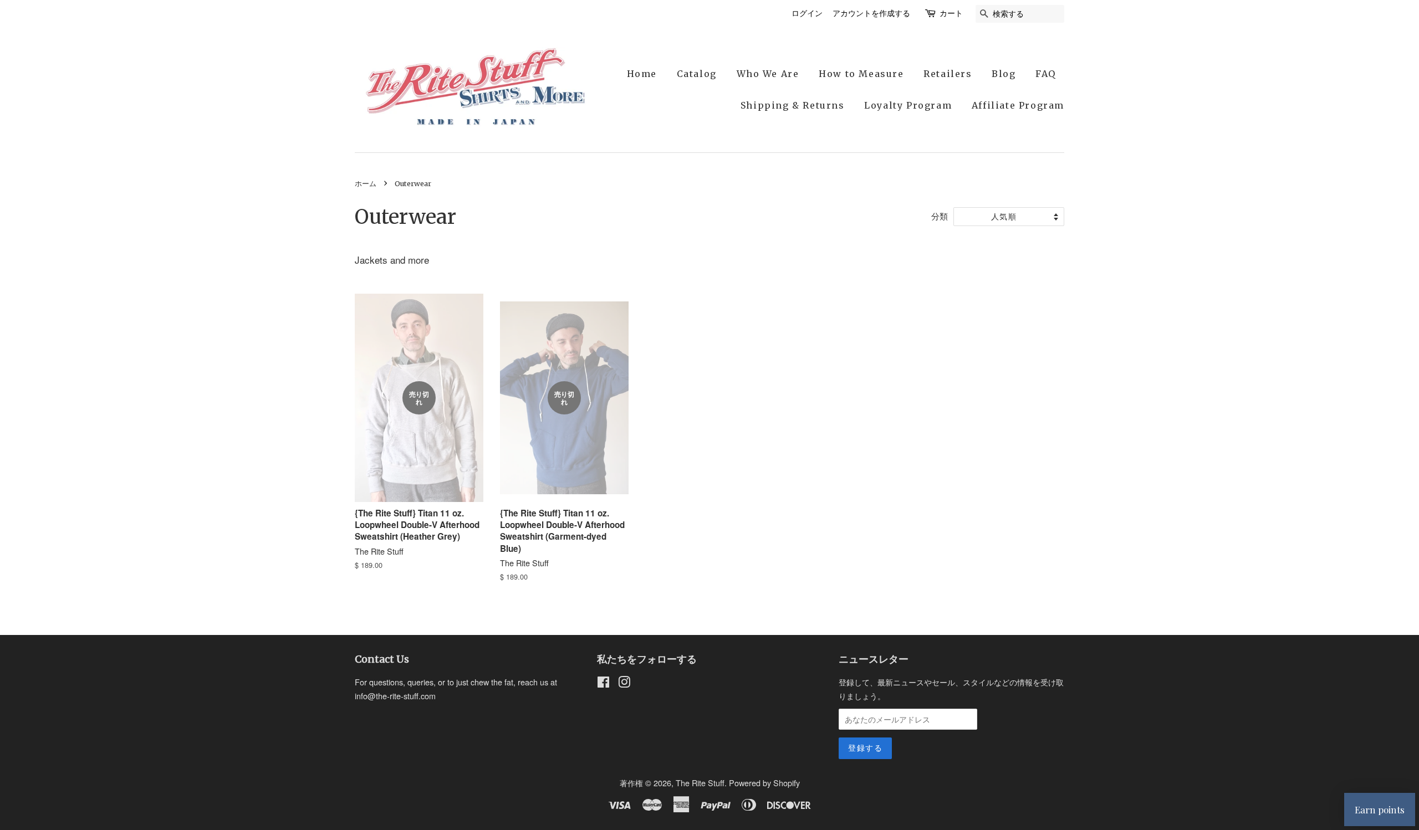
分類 (939, 215)
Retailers (947, 73)
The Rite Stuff (700, 782)
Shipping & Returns (793, 105)
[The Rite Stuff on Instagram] (624, 683)
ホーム (365, 183)
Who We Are (768, 73)
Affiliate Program (1018, 105)
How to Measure (861, 73)
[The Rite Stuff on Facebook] (603, 683)
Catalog (697, 73)
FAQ (1045, 73)
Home (642, 73)
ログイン (807, 13)
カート (951, 13)
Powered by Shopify (764, 782)
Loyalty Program (908, 105)
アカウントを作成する (871, 13)
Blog (1003, 73)
